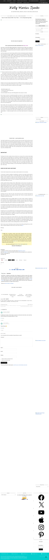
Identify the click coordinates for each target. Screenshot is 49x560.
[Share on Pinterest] (6, 299)
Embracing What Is (11, 300)
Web (6, 283)
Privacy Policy (27, 2)
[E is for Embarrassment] (20, 291)
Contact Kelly (13, 2)
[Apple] (41, 523)
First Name (37, 33)
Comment (2, 337)
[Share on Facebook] (4, 299)
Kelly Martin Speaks (24, 7)
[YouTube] (43, 3)
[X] (41, 508)
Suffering (8, 301)
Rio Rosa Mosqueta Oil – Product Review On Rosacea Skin (8, 305)
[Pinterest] (12, 269)
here (22, 225)
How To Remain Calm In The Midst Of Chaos (28, 295)
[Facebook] (44, 3)
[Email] (23, 269)
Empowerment (24, 300)
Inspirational (3, 301)
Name (2, 347)
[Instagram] (40, 3)
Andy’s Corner (25, 45)
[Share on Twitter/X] (5, 299)
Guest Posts (29, 300)
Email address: (37, 37)
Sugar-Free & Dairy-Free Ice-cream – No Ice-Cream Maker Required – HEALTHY (25, 305)
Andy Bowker (4, 300)
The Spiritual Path (14, 301)
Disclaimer (19, 2)
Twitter (19, 244)
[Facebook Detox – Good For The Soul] (13, 291)
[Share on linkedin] (8, 299)
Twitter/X (8, 283)
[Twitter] (39, 3)
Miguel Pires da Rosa (21, 250)
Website (2, 355)
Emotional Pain (18, 300)
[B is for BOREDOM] (5, 291)
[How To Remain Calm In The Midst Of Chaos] (28, 291)
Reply (2, 320)
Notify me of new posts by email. (6, 360)
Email (2, 351)
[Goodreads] (17, 269)
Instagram (12, 283)
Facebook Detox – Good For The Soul (12, 295)
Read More (42, 25)
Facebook (16, 244)
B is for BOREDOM (4, 294)
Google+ (21, 244)
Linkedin (26, 244)
